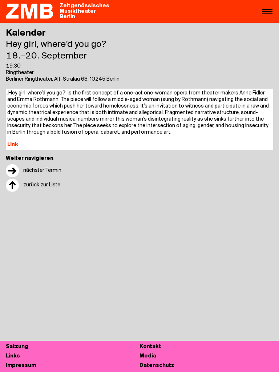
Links (13, 356)
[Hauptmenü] (267, 11)
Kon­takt (150, 346)
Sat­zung (17, 346)
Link (12, 144)
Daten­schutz (157, 365)
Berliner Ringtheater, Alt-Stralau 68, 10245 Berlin (63, 79)
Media (148, 356)
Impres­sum (21, 365)
